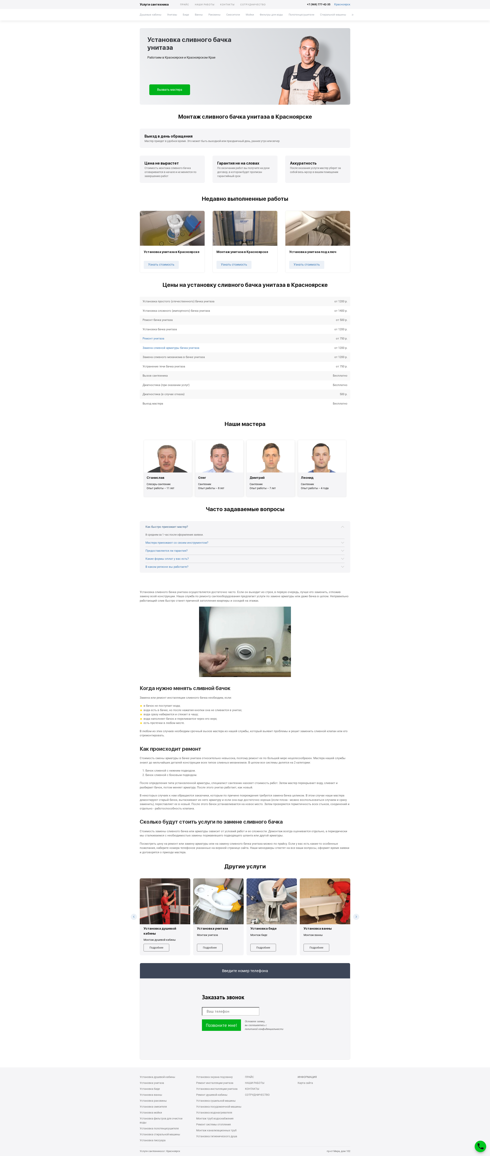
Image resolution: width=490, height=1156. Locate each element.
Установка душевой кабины (157, 1076)
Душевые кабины (150, 14)
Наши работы (204, 4)
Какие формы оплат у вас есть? (167, 558)
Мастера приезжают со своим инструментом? (176, 542)
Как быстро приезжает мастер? (166, 527)
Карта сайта (305, 1082)
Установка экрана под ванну (214, 1076)
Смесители (233, 14)
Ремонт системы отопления (213, 1124)
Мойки (250, 14)
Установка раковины (153, 1100)
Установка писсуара (153, 1140)
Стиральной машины (333, 14)
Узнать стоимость (161, 264)
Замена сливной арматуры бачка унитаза (171, 348)
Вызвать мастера (169, 89)
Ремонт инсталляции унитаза (214, 1082)
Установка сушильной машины (216, 1100)
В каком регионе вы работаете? (166, 567)
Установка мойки (151, 1112)
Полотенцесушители (301, 14)
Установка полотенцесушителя (159, 1128)
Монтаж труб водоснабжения (215, 1118)
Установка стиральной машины (160, 1134)
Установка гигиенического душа (216, 1136)
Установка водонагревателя (214, 1112)
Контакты (227, 4)
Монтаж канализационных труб (216, 1130)
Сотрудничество (253, 4)
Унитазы (172, 14)
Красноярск (342, 4)
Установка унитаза (152, 1082)
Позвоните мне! (221, 1025)
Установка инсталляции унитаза (217, 1088)
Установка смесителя (153, 1106)
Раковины (214, 14)
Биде (186, 14)
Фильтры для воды (271, 14)
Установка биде (150, 1088)
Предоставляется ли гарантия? (166, 550)
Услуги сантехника (154, 4)
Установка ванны (151, 1094)
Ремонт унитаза (153, 338)
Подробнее (156, 947)
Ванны (199, 14)
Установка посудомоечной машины (218, 1106)
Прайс (184, 4)
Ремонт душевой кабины (211, 1094)
